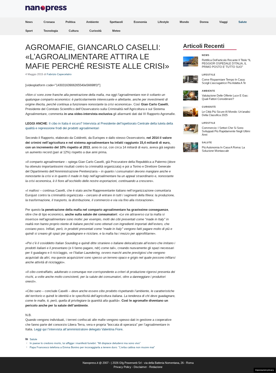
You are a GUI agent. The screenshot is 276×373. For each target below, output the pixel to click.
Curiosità (95, 30)
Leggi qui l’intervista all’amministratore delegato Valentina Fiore (78, 329)
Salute (242, 21)
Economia (140, 21)
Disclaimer (140, 366)
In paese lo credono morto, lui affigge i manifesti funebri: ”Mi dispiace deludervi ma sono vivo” (85, 343)
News (29, 21)
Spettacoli (116, 21)
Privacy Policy (122, 366)
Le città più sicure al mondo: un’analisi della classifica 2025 (226, 113)
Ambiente (92, 21)
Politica (70, 21)
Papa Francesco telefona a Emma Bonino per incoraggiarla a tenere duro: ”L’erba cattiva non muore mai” (92, 347)
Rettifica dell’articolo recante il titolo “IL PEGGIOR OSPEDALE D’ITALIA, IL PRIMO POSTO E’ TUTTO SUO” (226, 63)
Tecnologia (51, 30)
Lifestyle (163, 21)
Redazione (155, 366)
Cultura (73, 30)
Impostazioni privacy (264, 370)
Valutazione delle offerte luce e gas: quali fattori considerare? (225, 97)
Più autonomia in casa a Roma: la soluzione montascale (223, 149)
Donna (204, 21)
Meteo (116, 30)
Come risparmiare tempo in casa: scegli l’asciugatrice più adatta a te (224, 81)
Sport (29, 30)
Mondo (184, 21)
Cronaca (49, 21)
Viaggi (223, 21)
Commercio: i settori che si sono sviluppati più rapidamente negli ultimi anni (226, 131)
